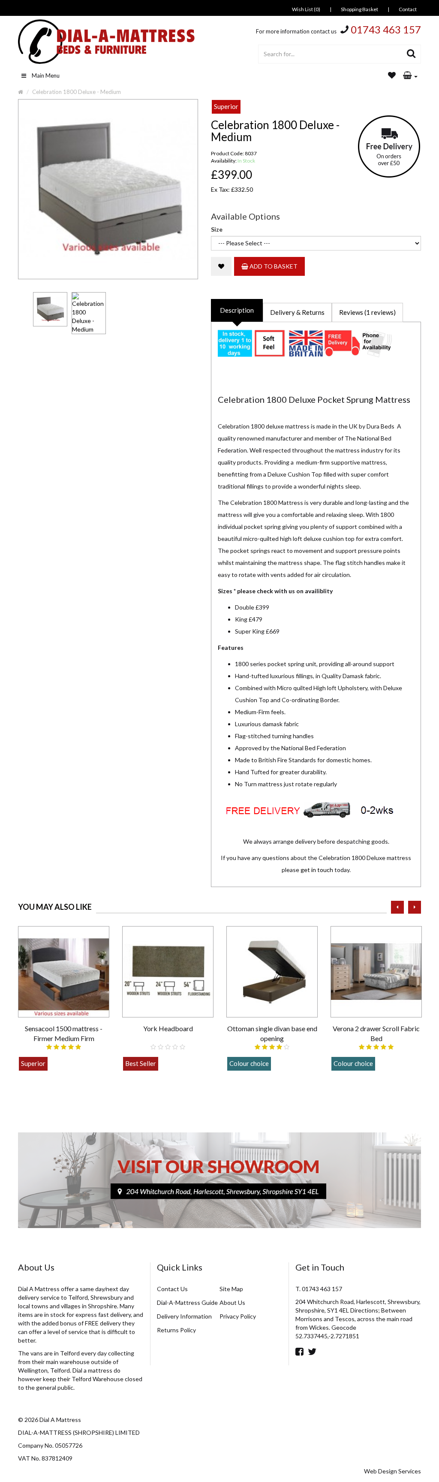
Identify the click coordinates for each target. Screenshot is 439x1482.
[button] (410, 76)
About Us (232, 1302)
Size (217, 229)
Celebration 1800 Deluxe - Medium (76, 91)
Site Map (231, 1288)
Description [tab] (237, 310)
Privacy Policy (238, 1316)
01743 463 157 (386, 29)
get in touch (317, 869)
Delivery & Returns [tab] (297, 312)
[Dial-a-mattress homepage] (107, 41)
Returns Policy (176, 1330)
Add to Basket (273, 266)
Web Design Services (392, 1471)
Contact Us (172, 1288)
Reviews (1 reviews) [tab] (367, 312)
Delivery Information (184, 1316)
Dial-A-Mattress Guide (187, 1302)
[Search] (411, 54)
